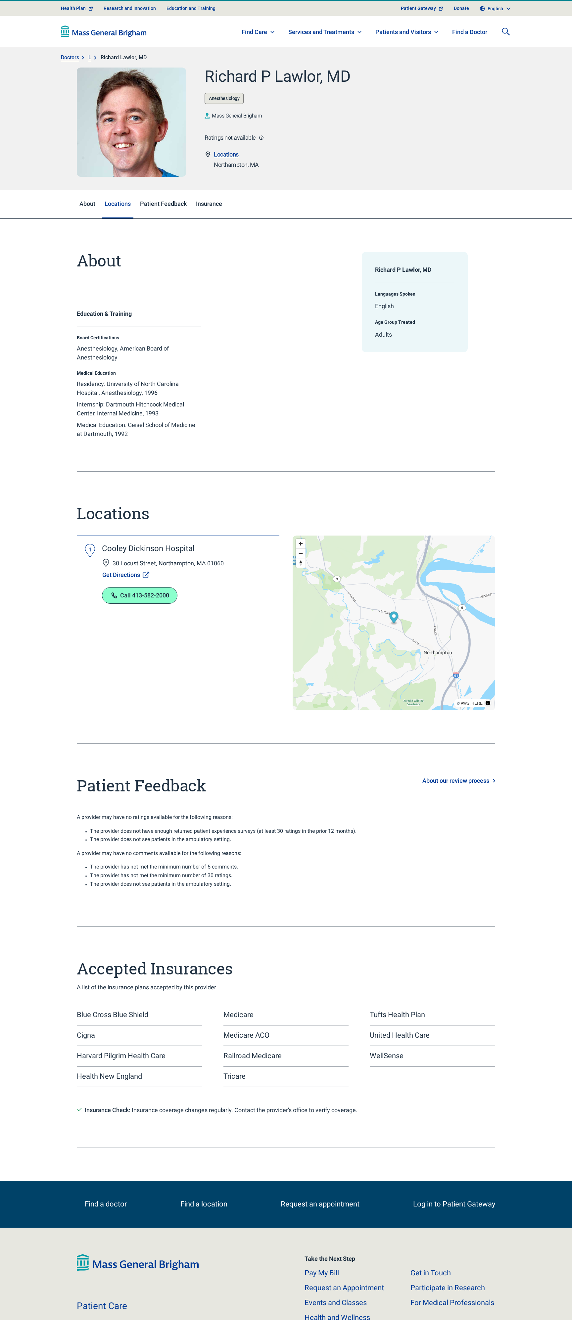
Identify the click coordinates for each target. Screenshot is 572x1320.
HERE (477, 703)
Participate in (447, 1296)
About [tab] (87, 203)
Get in (430, 1281)
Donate (461, 8)
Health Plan (73, 8)
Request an (344, 1296)
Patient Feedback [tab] (163, 203)
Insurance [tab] (209, 203)
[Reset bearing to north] (301, 563)
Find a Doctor (469, 31)
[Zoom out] (301, 553)
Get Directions (121, 574)
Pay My (322, 1281)
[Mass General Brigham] (104, 31)
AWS (465, 703)
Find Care (254, 31)
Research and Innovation (130, 8)
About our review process (455, 780)
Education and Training (191, 8)
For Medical (452, 1311)
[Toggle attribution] (488, 703)
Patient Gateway (418, 8)
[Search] (506, 31)
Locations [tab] (118, 203)
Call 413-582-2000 (144, 595)
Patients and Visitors (403, 31)
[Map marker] (394, 618)
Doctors (70, 57)
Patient (102, 1314)
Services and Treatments (321, 31)
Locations (226, 154)
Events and (336, 1311)
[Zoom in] (301, 543)
